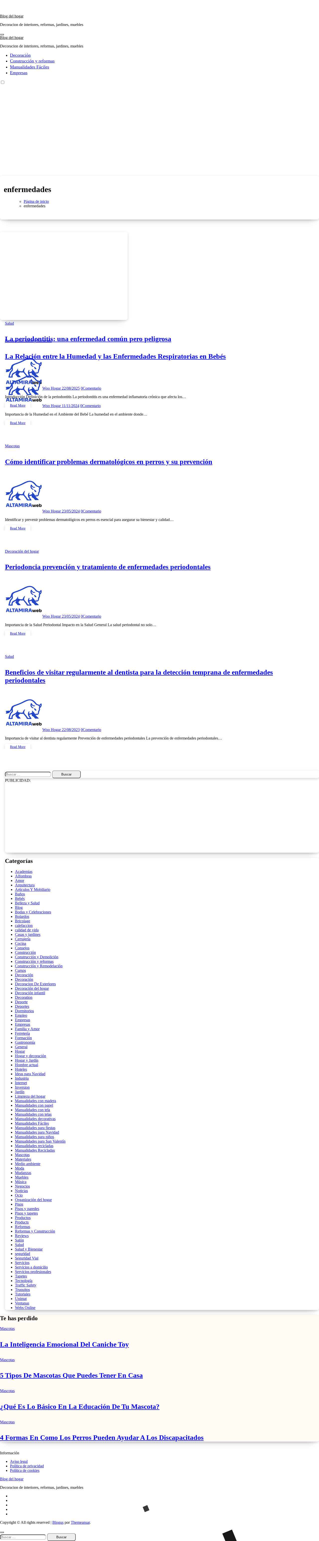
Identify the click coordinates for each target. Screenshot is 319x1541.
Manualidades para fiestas (35, 1128)
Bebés (20, 898)
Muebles (21, 1177)
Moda (19, 1168)
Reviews (22, 1236)
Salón (19, 1240)
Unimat (21, 1298)
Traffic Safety (25, 1285)
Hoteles (21, 1069)
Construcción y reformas (32, 60)
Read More (17, 423)
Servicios (22, 1263)
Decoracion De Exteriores (35, 984)
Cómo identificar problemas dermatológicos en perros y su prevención (108, 462)
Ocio (19, 1195)
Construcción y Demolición (36, 957)
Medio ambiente (27, 1164)
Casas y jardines (27, 934)
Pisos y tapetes (26, 1213)
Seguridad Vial (26, 1258)
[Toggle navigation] (2, 34)
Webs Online (25, 1307)
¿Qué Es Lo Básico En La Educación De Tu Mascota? (80, 1406)
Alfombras (23, 876)
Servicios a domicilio (31, 1267)
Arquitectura (25, 885)
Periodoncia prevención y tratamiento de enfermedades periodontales (108, 567)
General (21, 1047)
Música (20, 1182)
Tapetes (21, 1276)
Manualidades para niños (34, 1137)
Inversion (22, 1087)
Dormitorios (24, 1011)
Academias (23, 871)
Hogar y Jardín (26, 1060)
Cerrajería (22, 939)
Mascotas (12, 446)
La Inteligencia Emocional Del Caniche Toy (64, 1344)
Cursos (20, 970)
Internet (21, 1083)
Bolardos (22, 916)
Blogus (58, 1522)
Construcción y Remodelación (39, 966)
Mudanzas (23, 1173)
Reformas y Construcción (35, 1231)
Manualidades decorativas (35, 1119)
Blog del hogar (11, 16)
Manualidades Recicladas (35, 1150)
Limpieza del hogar (30, 1096)
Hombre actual (26, 1065)
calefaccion (24, 925)
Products (22, 1222)
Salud (9, 323)
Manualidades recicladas (34, 1146)
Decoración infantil (30, 993)
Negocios (22, 1186)
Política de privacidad (27, 1466)
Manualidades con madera (35, 1101)
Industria (22, 1078)
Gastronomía (25, 1042)
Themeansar (80, 1522)
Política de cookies (24, 1470)
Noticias (21, 1191)
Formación (23, 1038)
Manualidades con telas (33, 1114)
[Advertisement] (159, 138)
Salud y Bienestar (38, 341)
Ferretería (22, 1033)
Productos (23, 1218)
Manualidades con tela (32, 1110)
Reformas (22, 1227)
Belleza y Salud (27, 903)
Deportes (22, 1006)
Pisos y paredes (27, 1209)
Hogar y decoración (30, 1056)
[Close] (2, 1532)
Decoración (20, 55)
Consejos (22, 948)
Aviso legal (19, 1461)
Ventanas (22, 1303)
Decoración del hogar (22, 551)
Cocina (20, 943)
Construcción (25, 952)
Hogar (20, 1051)
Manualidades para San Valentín (40, 1141)
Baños (20, 894)
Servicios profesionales (33, 1272)
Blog (19, 907)
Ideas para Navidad (30, 1074)
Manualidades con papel (34, 1105)
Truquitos (22, 1289)
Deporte (21, 1002)
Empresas (18, 72)
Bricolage (22, 921)
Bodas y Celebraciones (33, 912)
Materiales (23, 1159)
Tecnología (23, 1281)
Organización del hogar (33, 1200)
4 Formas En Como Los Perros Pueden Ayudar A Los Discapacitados (102, 1437)
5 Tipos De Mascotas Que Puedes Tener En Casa (71, 1375)
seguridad (22, 1254)
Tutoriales (22, 1294)
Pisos (19, 1204)
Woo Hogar (52, 406)
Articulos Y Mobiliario (32, 889)
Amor (19, 880)
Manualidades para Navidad (37, 1132)
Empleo (21, 1015)
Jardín (19, 1092)
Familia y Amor (27, 1029)
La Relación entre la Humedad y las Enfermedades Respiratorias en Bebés (115, 356)
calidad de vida (27, 930)
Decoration (23, 997)
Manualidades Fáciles (29, 66)
